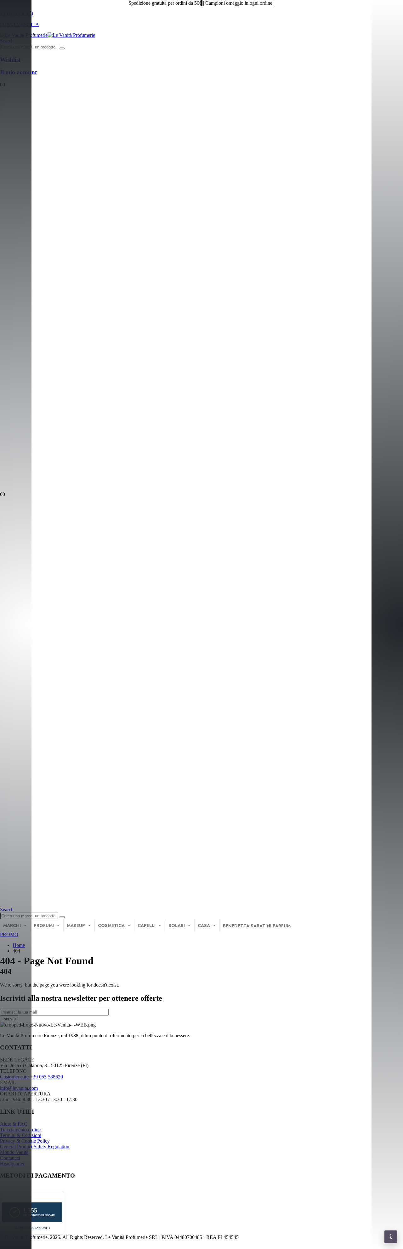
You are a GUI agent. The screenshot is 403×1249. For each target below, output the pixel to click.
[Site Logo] (47, 35)
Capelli (147, 925)
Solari (176, 925)
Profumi (44, 925)
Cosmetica (111, 925)
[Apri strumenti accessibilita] (390, 1236)
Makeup (76, 925)
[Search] (62, 48)
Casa (204, 925)
